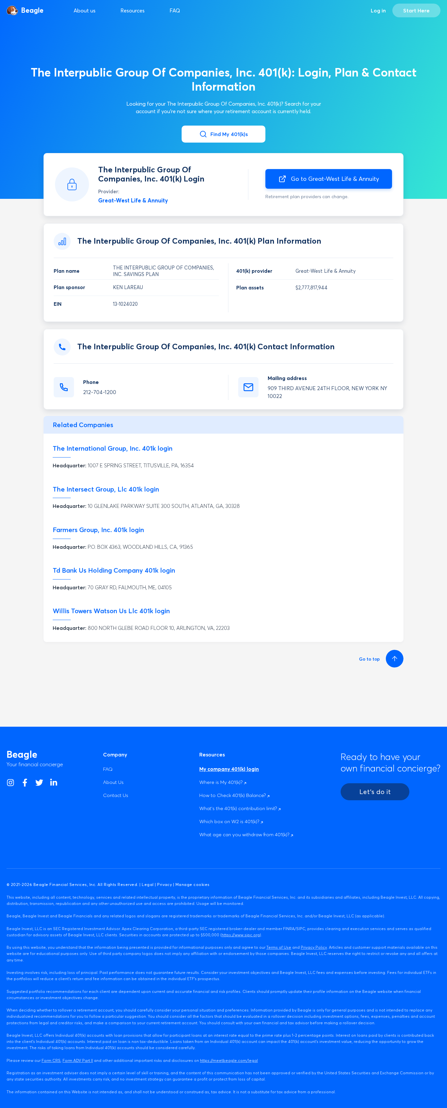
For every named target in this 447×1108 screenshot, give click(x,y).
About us (85, 10)
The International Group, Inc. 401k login (112, 448)
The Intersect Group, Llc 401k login (106, 489)
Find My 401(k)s (229, 134)
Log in (378, 10)
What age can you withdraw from (245, 834)
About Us (113, 782)
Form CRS (51, 1060)
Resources (132, 10)
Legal (147, 884)
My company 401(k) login (229, 769)
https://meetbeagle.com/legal (229, 1060)
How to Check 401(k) (233, 795)
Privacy (164, 884)
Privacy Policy (314, 947)
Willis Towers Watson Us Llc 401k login (111, 611)
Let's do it (375, 792)
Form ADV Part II (78, 1060)
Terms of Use (278, 947)
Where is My (221, 782)
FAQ (175, 10)
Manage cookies (192, 884)
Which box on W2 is (229, 821)
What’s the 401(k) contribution (238, 808)
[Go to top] (393, 658)
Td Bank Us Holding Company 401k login (114, 570)
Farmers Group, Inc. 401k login (98, 530)
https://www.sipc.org (241, 934)
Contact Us (115, 795)
